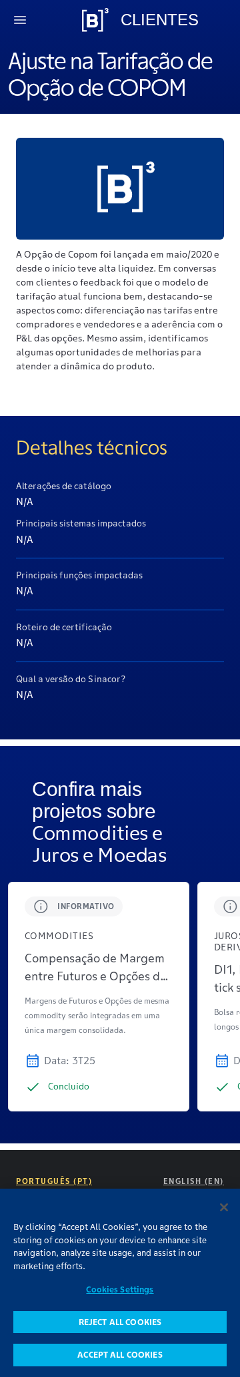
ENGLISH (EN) (193, 1181)
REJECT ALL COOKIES (120, 1322)
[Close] (224, 1207)
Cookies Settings (119, 1289)
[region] (120, 1283)
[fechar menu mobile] (20, 20)
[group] (98, 996)
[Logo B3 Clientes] (95, 20)
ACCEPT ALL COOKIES (119, 1354)
